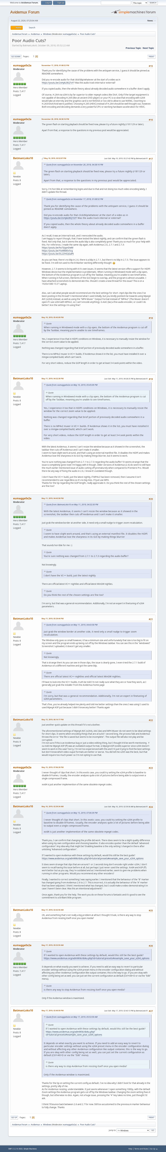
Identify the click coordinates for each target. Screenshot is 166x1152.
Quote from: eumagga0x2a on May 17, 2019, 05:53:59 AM (71, 1017)
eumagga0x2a (69, 34)
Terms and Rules (141, 1148)
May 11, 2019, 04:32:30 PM (53, 378)
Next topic (148, 48)
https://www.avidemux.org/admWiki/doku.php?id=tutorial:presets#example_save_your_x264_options (92, 858)
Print (151, 56)
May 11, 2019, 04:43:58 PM (53, 498)
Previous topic (133, 48)
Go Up (14, 1117)
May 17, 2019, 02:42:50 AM (53, 910)
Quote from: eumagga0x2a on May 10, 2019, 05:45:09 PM (71, 385)
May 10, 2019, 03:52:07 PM (55, 158)
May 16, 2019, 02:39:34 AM (53, 806)
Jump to (112, 1130)
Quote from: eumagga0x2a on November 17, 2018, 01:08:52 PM (74, 199)
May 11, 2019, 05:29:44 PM (53, 618)
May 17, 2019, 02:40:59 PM (53, 1010)
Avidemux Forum (24, 12)
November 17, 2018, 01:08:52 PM (55, 65)
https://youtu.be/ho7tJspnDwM (57, 247)
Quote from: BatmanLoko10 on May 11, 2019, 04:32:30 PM (72, 504)
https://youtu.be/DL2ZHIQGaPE (58, 253)
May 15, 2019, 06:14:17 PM (53, 719)
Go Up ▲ (154, 1148)
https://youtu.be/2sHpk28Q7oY (58, 82)
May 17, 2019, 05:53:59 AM (53, 945)
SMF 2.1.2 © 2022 (15, 1149)
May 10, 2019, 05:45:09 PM (53, 317)
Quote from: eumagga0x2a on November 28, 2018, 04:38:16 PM (74, 164)
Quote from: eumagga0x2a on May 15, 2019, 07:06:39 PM (71, 812)
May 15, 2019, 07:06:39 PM (53, 767)
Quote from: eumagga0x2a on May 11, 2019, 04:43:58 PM (71, 624)
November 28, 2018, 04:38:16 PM (55, 119)
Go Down (15, 56)
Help (130, 1148)
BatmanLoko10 (23, 158)
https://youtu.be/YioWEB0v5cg (57, 250)
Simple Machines (30, 1149)
